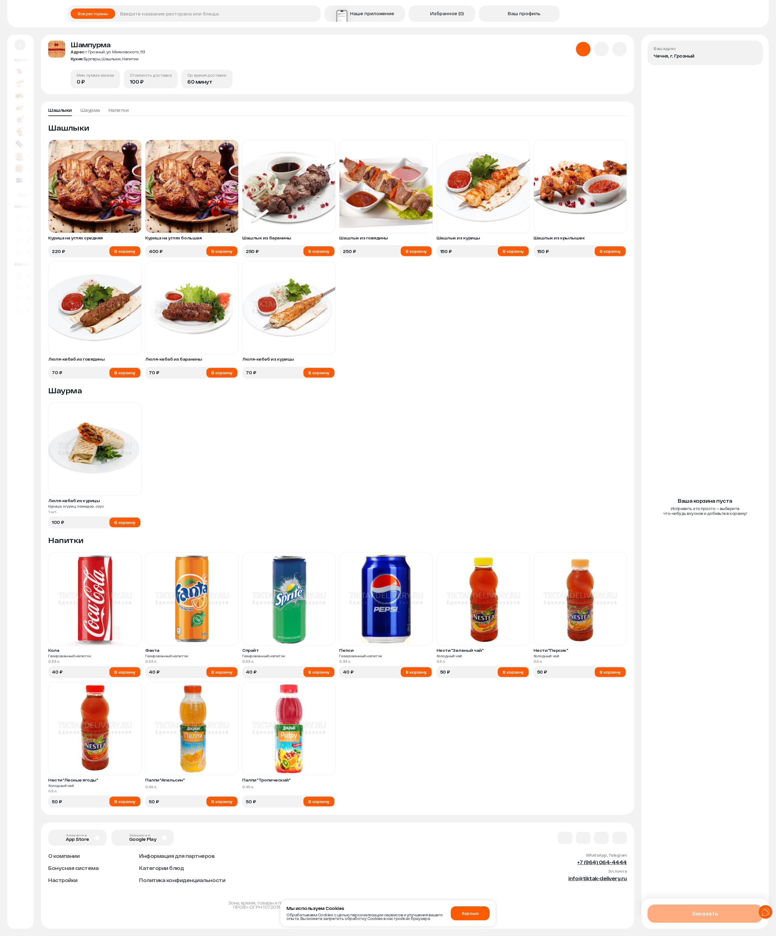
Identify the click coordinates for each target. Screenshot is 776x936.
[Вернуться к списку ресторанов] (20, 44)
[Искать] (314, 13)
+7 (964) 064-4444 (602, 862)
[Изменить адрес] (753, 50)
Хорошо (470, 913)
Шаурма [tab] (90, 110)
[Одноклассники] (601, 838)
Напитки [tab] (119, 110)
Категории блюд (161, 868)
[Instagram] (619, 838)
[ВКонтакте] (565, 838)
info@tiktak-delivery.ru (597, 878)
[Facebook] (583, 838)
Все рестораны (93, 14)
